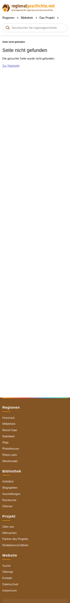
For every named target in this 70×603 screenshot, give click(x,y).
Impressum (9, 590)
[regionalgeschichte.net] (28, 8)
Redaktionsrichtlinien (15, 545)
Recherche (9, 500)
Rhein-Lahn (9, 454)
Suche (6, 565)
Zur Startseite (10, 65)
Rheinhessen (10, 448)
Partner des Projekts (15, 539)
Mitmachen (9, 533)
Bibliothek (27, 17)
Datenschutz (10, 584)
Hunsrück (8, 417)
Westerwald (9, 461)
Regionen (8, 17)
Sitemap (7, 571)
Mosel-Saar (9, 430)
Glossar (7, 506)
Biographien (9, 487)
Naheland (8, 436)
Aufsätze (8, 481)
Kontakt (7, 578)
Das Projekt (47, 17)
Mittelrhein (8, 423)
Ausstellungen (11, 493)
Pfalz (5, 442)
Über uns (8, 526)
